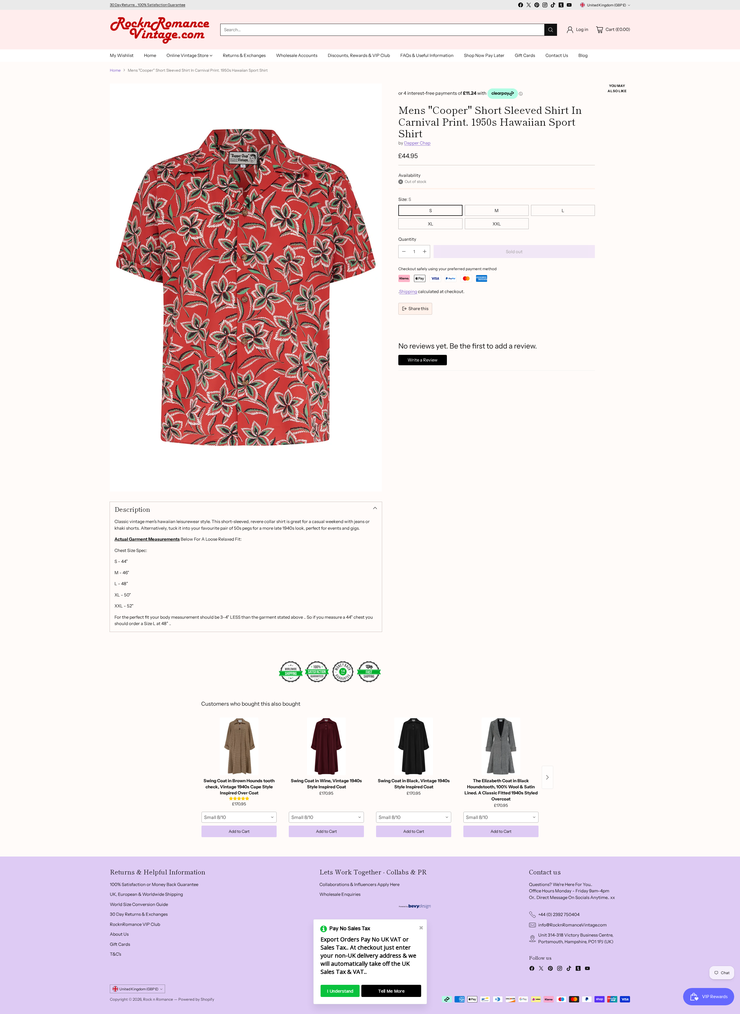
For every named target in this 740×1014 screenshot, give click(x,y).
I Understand (340, 991)
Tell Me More (391, 991)
